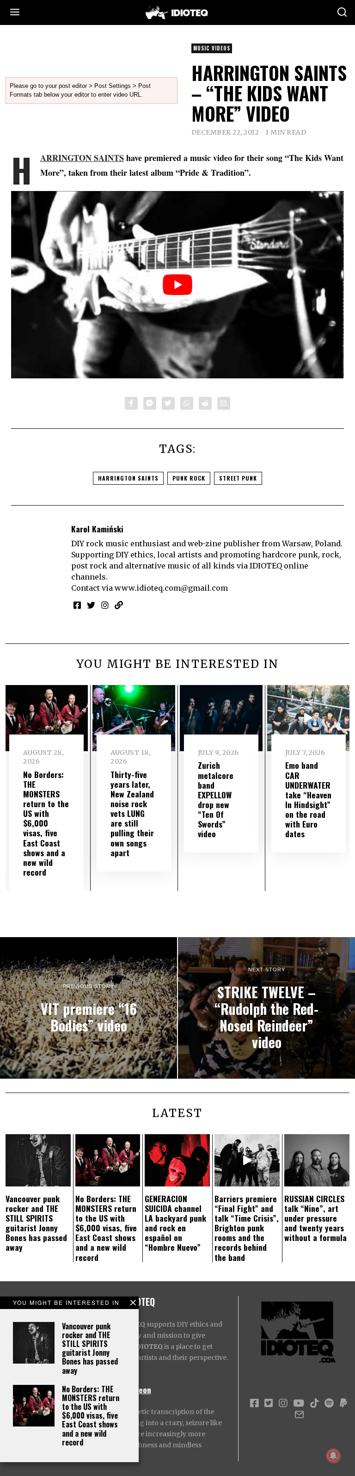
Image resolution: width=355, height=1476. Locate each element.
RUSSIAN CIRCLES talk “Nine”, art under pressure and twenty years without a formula (315, 1217)
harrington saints (128, 478)
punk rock (188, 478)
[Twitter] (168, 403)
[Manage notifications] (333, 1455)
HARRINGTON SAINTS (82, 158)
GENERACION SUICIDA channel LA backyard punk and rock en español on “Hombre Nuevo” (175, 1223)
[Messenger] (149, 403)
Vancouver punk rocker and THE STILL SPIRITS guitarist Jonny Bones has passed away (90, 1348)
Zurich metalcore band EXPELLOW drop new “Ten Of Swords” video (215, 799)
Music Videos (211, 48)
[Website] (118, 605)
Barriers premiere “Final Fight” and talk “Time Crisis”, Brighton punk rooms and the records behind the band (246, 1227)
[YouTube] (298, 1403)
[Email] (223, 403)
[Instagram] (105, 605)
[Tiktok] (314, 1403)
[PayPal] (343, 1403)
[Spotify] (329, 1403)
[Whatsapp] (186, 403)
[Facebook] (131, 403)
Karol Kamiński (97, 529)
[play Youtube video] (177, 284)
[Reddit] (205, 403)
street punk (238, 478)
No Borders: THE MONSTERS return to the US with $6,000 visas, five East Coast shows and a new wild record (90, 1415)
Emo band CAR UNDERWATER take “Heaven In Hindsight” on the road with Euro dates (308, 799)
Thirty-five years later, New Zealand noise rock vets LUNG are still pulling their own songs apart (132, 813)
